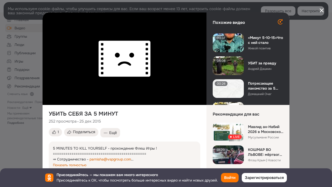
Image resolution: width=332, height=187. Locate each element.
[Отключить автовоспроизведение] (280, 22)
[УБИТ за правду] (228, 65)
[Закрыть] (321, 10)
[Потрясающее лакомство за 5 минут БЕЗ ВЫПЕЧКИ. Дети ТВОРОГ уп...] (228, 88)
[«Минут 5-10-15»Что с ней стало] (228, 43)
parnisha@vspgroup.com (110, 159)
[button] (55, 132)
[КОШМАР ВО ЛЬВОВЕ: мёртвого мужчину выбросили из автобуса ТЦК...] (228, 154)
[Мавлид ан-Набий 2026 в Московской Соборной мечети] (228, 132)
